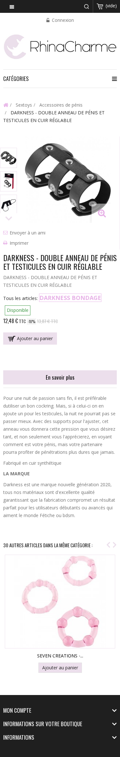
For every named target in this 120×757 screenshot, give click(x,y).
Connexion (62, 20)
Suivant (9, 218)
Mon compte (17, 710)
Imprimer (19, 243)
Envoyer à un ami (27, 233)
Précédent (9, 142)
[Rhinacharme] (60, 46)
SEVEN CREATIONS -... (60, 656)
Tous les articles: (20, 298)
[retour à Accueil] (5, 105)
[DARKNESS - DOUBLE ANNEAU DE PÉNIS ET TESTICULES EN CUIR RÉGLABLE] (8, 158)
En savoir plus (60, 377)
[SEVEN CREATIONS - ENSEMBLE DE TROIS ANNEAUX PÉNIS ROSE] (60, 601)
